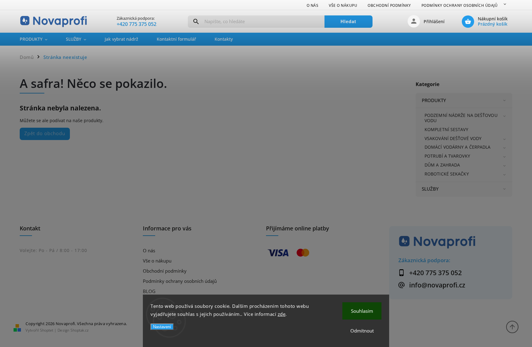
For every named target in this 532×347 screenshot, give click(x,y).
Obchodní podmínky (389, 5)
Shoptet (46, 330)
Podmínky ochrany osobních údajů (459, 5)
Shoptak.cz (80, 330)
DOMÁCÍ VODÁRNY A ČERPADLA (458, 147)
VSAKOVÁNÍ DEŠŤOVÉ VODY (453, 138)
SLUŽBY (430, 189)
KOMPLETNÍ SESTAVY (446, 129)
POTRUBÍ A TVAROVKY (447, 156)
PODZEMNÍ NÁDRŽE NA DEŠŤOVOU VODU (461, 117)
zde (282, 314)
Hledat (348, 21)
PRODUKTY (434, 100)
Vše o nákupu (343, 5)
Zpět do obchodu (44, 133)
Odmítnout (362, 331)
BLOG (149, 291)
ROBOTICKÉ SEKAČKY (447, 174)
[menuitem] (38, 39)
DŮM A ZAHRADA (442, 165)
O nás (313, 5)
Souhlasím (362, 311)
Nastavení (162, 326)
